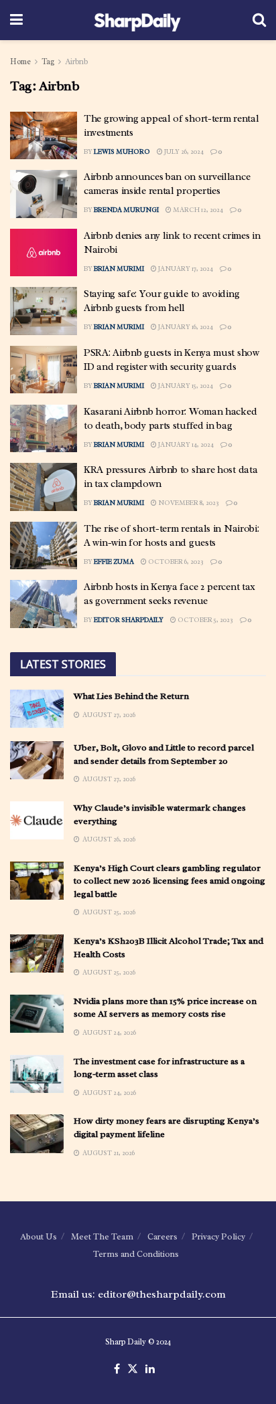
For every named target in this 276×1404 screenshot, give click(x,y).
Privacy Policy (218, 1236)
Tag (48, 61)
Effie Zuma (114, 561)
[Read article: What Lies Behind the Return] (37, 709)
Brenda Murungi (126, 209)
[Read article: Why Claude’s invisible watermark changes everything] (37, 820)
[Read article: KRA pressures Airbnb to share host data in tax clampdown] (43, 487)
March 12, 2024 (197, 209)
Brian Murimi (119, 268)
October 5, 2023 (204, 619)
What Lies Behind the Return (131, 696)
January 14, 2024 (185, 444)
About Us (38, 1236)
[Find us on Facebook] (117, 1369)
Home (20, 61)
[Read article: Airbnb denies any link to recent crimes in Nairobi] (43, 253)
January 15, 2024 (185, 385)
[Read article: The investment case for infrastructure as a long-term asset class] (37, 1074)
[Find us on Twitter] (132, 1369)
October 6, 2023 (175, 561)
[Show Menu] (16, 20)
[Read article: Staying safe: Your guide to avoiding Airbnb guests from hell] (43, 311)
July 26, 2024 (183, 151)
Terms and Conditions (136, 1254)
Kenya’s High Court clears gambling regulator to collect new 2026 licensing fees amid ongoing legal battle (169, 881)
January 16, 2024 (185, 326)
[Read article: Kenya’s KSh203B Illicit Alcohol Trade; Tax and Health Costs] (37, 953)
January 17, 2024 (185, 268)
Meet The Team (102, 1236)
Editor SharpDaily (128, 619)
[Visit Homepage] (137, 20)
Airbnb (76, 61)
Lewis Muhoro (122, 151)
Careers (162, 1236)
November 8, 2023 (188, 502)
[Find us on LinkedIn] (150, 1369)
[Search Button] (259, 20)
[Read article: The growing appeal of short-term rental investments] (43, 136)
